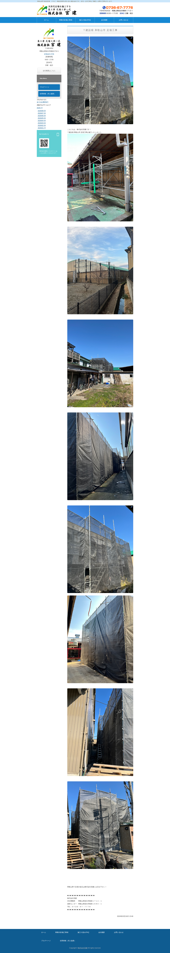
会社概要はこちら (49, 71)
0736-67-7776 (49, 54)
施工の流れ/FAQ (85, 20)
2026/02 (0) (42, 125)
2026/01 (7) (42, 128)
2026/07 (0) (42, 113)
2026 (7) (40, 108)
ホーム (46, 20)
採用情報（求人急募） (47, 94)
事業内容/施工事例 (65, 20)
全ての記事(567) (42, 102)
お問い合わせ (123, 20)
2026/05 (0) (42, 118)
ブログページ (44, 87)
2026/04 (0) (42, 120)
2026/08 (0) (42, 111)
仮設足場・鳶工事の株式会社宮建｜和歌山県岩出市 (57, 10)
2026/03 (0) (42, 123)
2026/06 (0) (42, 116)
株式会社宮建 (82, 948)
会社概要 (104, 20)
